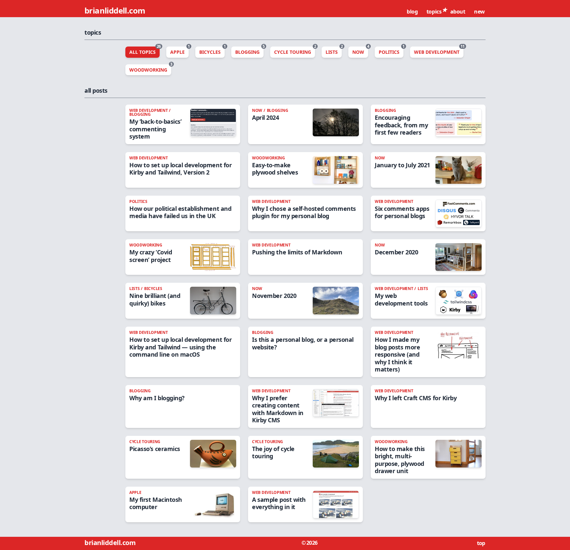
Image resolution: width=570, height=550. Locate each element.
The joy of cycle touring (273, 452)
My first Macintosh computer (155, 503)
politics (138, 201)
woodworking (268, 158)
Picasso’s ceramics (154, 449)
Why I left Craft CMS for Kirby (416, 398)
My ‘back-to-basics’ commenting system (155, 128)
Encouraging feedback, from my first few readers (401, 124)
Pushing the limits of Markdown (297, 252)
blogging (140, 114)
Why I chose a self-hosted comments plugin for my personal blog (304, 212)
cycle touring (144, 441)
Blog (413, 11)
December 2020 (396, 252)
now (257, 110)
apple (135, 492)
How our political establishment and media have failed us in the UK (180, 212)
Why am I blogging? (157, 398)
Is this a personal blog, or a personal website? (303, 343)
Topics (435, 11)
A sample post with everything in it (279, 503)
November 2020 (274, 296)
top (481, 543)
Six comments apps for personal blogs (402, 212)
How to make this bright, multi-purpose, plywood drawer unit (400, 460)
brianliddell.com (115, 10)
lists (135, 288)
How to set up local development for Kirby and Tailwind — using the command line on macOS (180, 347)
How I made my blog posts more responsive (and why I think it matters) (397, 354)
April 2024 (265, 117)
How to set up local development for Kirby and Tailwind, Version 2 (180, 169)
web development (149, 110)
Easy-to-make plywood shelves (275, 169)
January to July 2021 (402, 165)
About (458, 11)
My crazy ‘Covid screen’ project (150, 256)
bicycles (153, 288)
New (480, 11)
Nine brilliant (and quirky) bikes (154, 299)
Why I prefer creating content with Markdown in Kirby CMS (277, 409)
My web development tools (401, 299)
